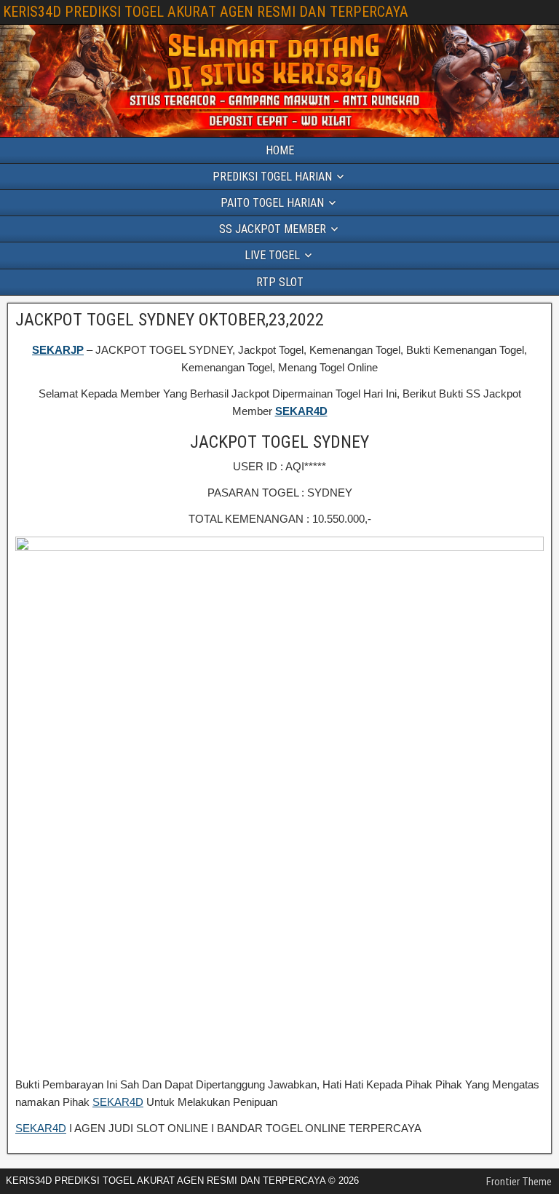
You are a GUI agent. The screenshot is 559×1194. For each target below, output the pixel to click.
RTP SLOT (280, 282)
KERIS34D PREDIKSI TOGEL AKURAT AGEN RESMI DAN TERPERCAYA (205, 11)
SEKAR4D (301, 411)
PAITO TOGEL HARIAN (272, 203)
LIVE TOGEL (272, 255)
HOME (280, 150)
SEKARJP (58, 350)
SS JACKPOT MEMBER (272, 229)
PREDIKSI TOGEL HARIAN (272, 176)
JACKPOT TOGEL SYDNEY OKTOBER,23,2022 (169, 319)
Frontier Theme (519, 1181)
